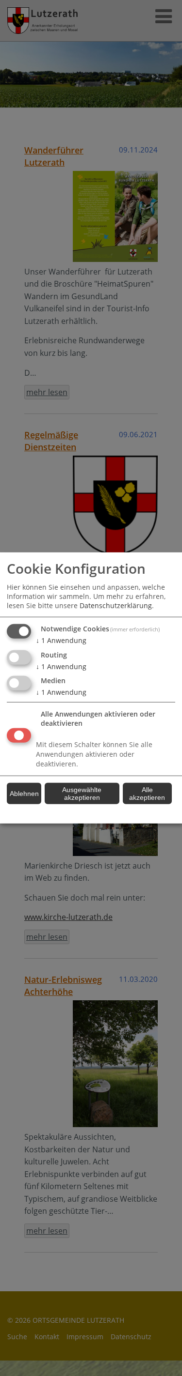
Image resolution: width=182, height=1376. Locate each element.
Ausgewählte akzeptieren (81, 793)
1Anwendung (61, 640)
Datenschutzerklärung (116, 605)
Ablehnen (24, 793)
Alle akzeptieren (147, 793)
